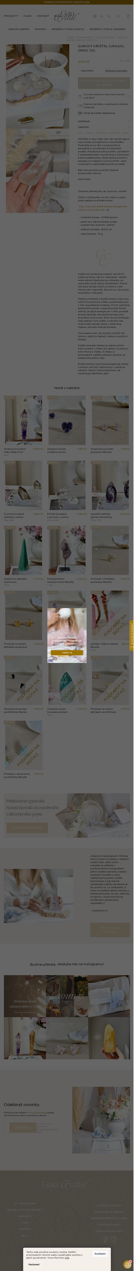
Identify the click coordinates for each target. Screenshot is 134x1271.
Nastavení (34, 1264)
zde (67, 1258)
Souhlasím (100, 1254)
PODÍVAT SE (67, 653)
